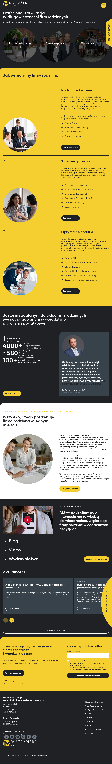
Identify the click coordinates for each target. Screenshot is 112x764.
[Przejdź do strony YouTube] (12, 737)
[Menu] (103, 5)
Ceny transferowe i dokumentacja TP (82, 275)
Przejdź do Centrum (70, 489)
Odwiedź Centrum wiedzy (96, 559)
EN (108, 4)
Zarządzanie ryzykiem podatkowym (81, 280)
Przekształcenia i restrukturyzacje (80, 189)
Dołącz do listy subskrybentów (88, 676)
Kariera (88, 725)
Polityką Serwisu (86, 661)
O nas (88, 713)
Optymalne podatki (94, 710)
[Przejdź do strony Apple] (23, 737)
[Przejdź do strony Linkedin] (6, 737)
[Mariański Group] (15, 3)
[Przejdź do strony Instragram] (34, 737)
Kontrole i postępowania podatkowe (82, 262)
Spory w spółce (72, 207)
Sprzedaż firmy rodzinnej (76, 127)
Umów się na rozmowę (13, 673)
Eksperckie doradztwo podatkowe (81, 271)
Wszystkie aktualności (56, 631)
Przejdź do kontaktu (13, 732)
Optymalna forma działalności (79, 198)
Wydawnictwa (24, 558)
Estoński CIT (70, 258)
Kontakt (89, 733)
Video (15, 549)
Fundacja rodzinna (74, 131)
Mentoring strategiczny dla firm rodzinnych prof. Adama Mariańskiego (84, 117)
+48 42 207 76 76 (9, 712)
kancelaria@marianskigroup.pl (16, 710)
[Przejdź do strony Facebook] (29, 737)
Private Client (71, 123)
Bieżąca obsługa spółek (76, 194)
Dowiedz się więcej (70, 147)
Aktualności (90, 721)
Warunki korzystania (89, 669)
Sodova (43, 755)
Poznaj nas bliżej (11, 393)
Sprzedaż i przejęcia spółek (77, 185)
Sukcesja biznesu (73, 136)
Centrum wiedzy (93, 729)
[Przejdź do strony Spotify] (17, 737)
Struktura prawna (93, 706)
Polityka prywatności (76, 669)
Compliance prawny (74, 202)
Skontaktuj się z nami (13, 681)
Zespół (88, 717)
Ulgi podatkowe (72, 267)
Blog (13, 540)
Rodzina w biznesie (94, 702)
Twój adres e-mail (73, 651)
